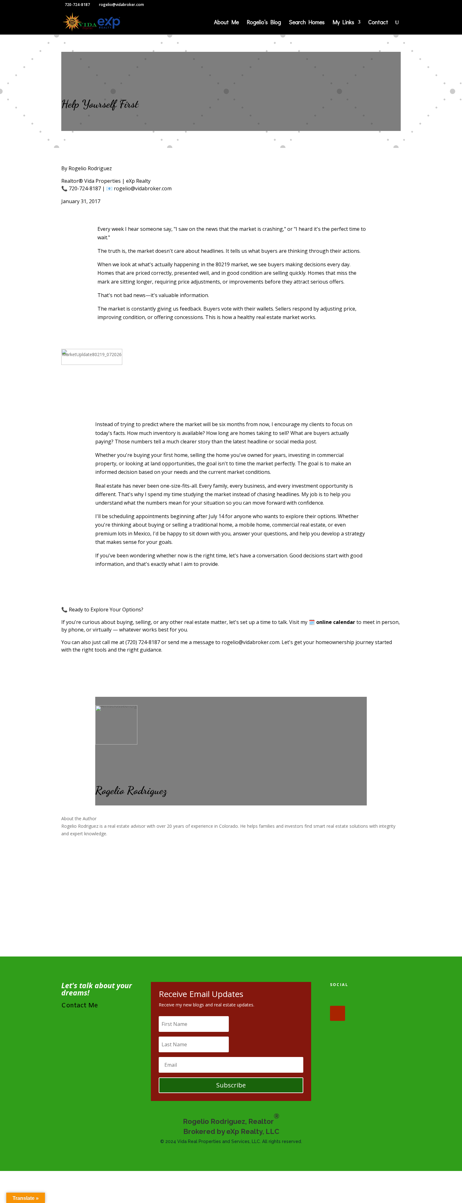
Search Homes (307, 23)
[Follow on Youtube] (337, 1013)
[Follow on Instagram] (376, 998)
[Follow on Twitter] (357, 998)
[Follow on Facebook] (337, 998)
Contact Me (79, 1005)
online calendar (335, 622)
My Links (343, 23)
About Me (226, 23)
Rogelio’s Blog (264, 23)
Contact (378, 23)
